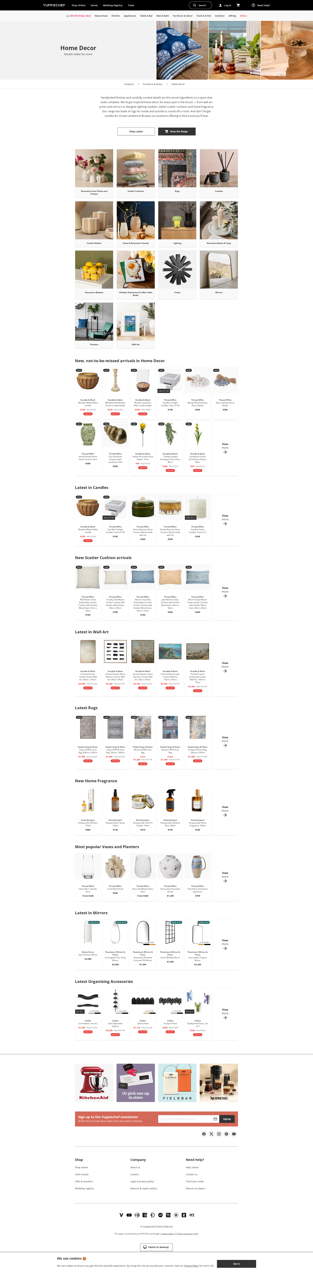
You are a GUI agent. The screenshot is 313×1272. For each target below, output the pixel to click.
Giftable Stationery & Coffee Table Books (135, 294)
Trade (132, 6)
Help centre (192, 1167)
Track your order (195, 1181)
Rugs (177, 191)
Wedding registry (84, 1188)
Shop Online (78, 5)
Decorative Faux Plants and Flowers (94, 192)
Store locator (82, 1174)
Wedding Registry (113, 5)
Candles (219, 191)
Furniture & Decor (153, 84)
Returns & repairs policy (143, 1188)
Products (129, 84)
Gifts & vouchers (84, 1181)
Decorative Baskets (94, 292)
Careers (134, 1174)
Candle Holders (94, 243)
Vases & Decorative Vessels (136, 243)
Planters (94, 344)
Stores (94, 5)
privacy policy (167, 1233)
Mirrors (218, 292)
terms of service (185, 1233)
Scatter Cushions (136, 191)
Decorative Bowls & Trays (219, 243)
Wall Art (136, 344)
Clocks (177, 292)
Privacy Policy (191, 1265)
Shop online (81, 1167)
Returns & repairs (195, 1188)
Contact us (191, 1174)
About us (135, 1167)
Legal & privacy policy (142, 1181)
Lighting (177, 243)
